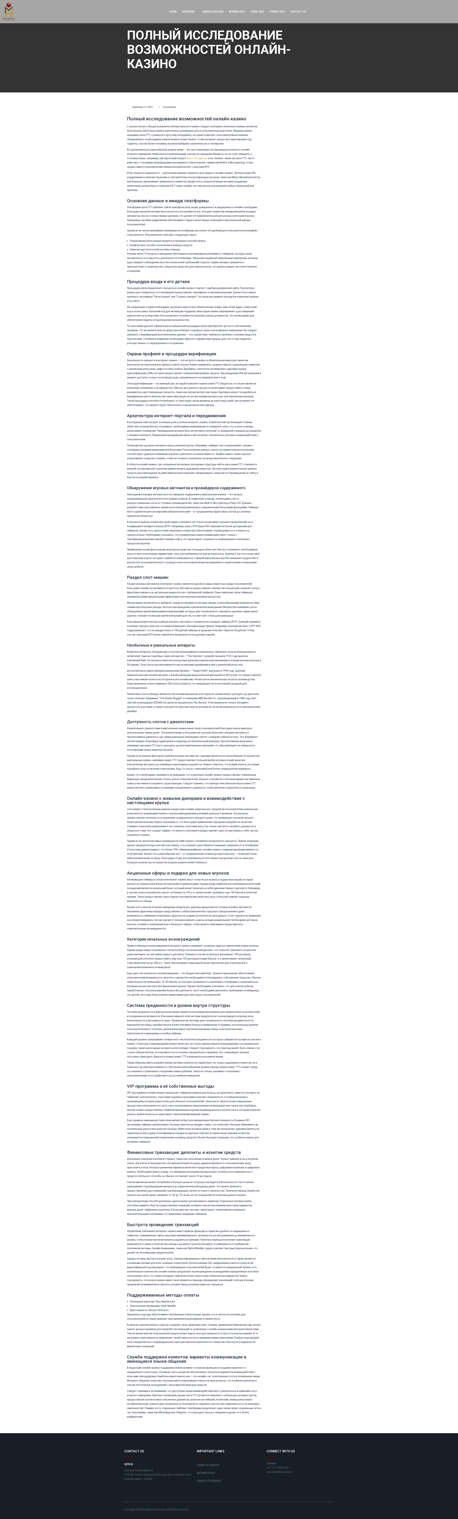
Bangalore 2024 (213, 11)
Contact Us (298, 11)
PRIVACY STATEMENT (209, 1480)
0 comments (169, 107)
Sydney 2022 (277, 11)
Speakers (188, 11)
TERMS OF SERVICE (208, 1465)
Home (173, 11)
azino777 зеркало (197, 158)
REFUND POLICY (206, 1473)
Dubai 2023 (257, 11)
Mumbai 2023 (237, 11)
